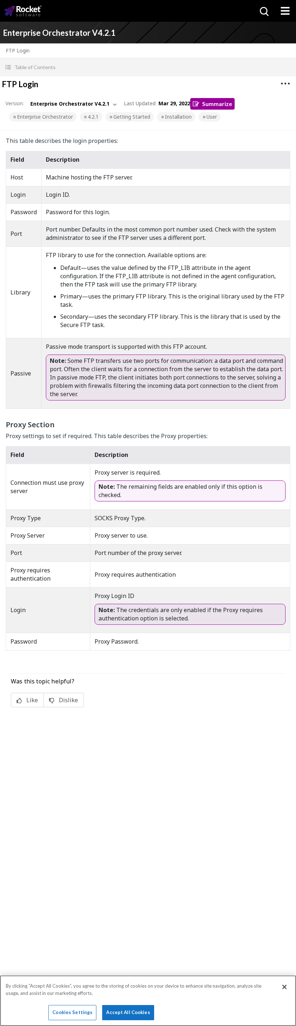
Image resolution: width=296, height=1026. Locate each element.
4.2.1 (93, 116)
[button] (148, 67)
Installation (178, 116)
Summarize (217, 103)
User (211, 116)
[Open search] (263, 10)
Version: (14, 103)
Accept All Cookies (128, 1012)
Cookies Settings (72, 1012)
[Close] (284, 987)
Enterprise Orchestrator (45, 116)
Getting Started (131, 116)
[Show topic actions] (285, 83)
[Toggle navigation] (285, 10)
